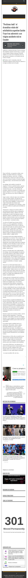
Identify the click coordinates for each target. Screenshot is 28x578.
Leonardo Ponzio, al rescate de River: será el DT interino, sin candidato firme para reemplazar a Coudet (14, 438)
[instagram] (14, 3)
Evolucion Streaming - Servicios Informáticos (14, 576)
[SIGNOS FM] (13, 11)
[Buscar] (24, 1)
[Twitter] (13, 3)
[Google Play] (16, 3)
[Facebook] (11, 3)
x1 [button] (22, 45)
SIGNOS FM (13, 575)
